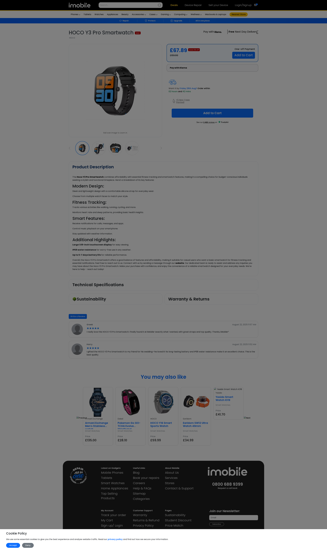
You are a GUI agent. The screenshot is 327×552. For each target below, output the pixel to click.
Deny (28, 545)
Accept (13, 545)
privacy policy (115, 539)
